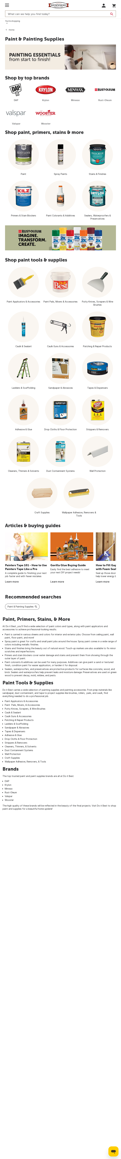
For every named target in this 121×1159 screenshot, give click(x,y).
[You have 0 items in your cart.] (114, 5)
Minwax (9, 788)
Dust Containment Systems (19, 750)
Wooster (9, 800)
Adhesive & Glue (13, 735)
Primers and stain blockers (18, 655)
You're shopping (12, 21)
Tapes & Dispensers (15, 731)
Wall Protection (13, 754)
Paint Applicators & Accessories (21, 701)
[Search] (111, 14)
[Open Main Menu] (7, 5)
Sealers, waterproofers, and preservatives (27, 669)
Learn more (12, 581)
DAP (7, 781)
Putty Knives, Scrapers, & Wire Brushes (25, 708)
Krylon (8, 785)
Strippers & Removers (16, 742)
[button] (104, 6)
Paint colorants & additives (19, 662)
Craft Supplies (12, 757)
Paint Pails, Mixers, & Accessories (22, 705)
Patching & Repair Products (19, 720)
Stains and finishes (14, 648)
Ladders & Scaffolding (16, 723)
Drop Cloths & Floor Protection (21, 739)
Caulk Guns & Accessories (18, 716)
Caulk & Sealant (13, 712)
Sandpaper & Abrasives (17, 727)
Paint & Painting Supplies (21, 606)
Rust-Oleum (11, 792)
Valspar (8, 796)
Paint (7, 634)
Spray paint (11, 641)
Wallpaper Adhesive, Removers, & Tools (25, 761)
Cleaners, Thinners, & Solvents (20, 746)
